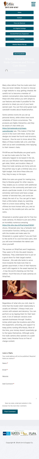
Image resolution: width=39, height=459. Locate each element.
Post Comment (10, 411)
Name (5, 363)
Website (5, 376)
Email (4, 370)
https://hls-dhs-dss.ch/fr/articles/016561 (18, 225)
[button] (33, 5)
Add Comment (8, 384)
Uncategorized (19, 54)
